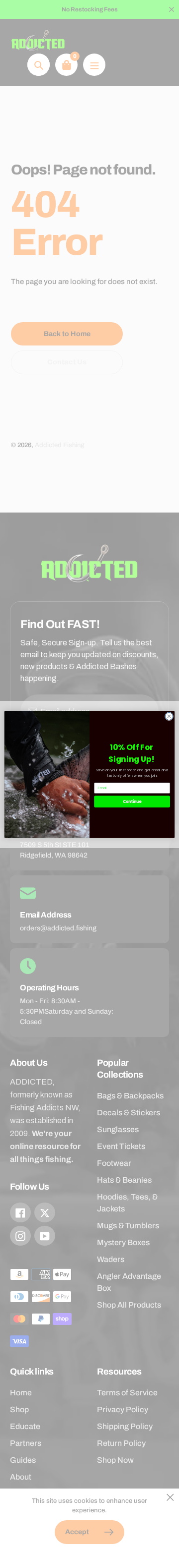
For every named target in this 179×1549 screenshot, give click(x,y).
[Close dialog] (169, 716)
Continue (132, 801)
